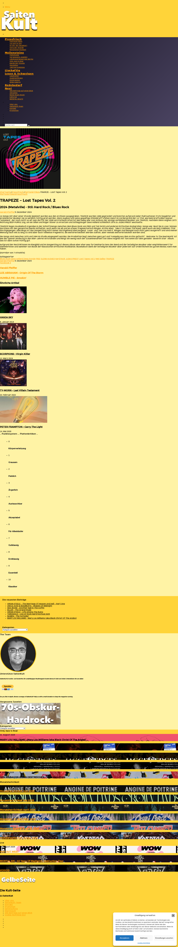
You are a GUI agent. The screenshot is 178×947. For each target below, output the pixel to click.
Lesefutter (14, 76)
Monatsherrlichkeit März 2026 (18, 819)
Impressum (10, 911)
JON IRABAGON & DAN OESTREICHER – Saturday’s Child (32, 777)
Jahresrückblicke (17, 67)
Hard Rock (60, 259)
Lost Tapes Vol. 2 (87, 259)
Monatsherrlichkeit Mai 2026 (17, 800)
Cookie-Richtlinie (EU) (15, 915)
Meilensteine (14, 52)
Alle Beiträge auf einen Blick (21, 91)
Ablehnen (143, 938)
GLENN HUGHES (48, 259)
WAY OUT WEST (9, 851)
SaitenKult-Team (16, 106)
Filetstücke (14, 55)
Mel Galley (100, 259)
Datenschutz (11, 909)
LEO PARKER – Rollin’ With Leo (18, 749)
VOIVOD (5, 870)
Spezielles (14, 65)
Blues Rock (5, 259)
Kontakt (13, 108)
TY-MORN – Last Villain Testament (19, 390)
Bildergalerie (15, 82)
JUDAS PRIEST (72, 259)
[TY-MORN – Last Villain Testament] (13, 386)
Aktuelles (14, 93)
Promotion (14, 110)
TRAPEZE (110, 259)
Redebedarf (13, 84)
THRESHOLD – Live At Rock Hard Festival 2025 (28, 614)
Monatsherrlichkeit (18, 50)
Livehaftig (12, 70)
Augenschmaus (16, 78)
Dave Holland (17, 259)
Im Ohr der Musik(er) (18, 46)
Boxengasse (15, 80)
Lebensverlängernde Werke (21, 59)
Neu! (8, 88)
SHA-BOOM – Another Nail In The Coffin (25, 608)
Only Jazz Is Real (16, 61)
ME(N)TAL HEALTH (16, 99)
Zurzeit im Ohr (16, 43)
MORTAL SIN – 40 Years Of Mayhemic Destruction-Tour (32, 861)
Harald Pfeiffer (7, 212)
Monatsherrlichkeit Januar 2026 (19, 837)
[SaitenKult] (19, 30)
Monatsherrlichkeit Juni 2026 (17, 791)
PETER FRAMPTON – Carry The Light (21, 426)
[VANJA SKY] (13, 313)
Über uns (13, 104)
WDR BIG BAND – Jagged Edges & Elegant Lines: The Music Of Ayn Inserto (42, 758)
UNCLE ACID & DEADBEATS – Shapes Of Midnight (29, 606)
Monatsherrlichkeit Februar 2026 (19, 828)
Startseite (5, 192)
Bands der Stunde (17, 63)
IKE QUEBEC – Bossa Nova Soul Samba (22, 767)
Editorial (13, 97)
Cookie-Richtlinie (144, 943)
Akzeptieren (124, 938)
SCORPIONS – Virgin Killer (15, 353)
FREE (38, 259)
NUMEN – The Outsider (18, 616)
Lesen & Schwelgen (19, 73)
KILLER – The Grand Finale (19, 610)
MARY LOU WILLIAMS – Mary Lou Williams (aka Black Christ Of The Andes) (42, 618)
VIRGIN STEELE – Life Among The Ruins (25, 612)
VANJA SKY (6, 317)
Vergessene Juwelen (18, 57)
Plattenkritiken (16, 41)
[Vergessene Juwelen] (30, 724)
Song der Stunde (17, 48)
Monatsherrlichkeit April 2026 (17, 809)
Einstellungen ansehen (164, 938)
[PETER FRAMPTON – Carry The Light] (23, 422)
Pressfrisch (13, 38)
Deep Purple (29, 259)
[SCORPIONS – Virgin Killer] (13, 349)
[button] (173, 915)
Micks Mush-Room (17, 95)
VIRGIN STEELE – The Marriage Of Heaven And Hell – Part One (36, 604)
